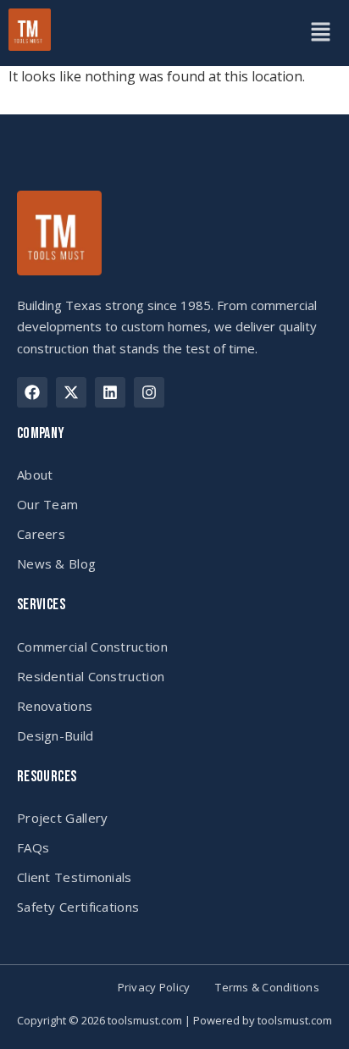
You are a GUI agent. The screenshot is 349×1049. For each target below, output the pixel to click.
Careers (41, 533)
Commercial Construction (92, 646)
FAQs (33, 847)
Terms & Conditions (267, 987)
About (35, 474)
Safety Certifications (78, 906)
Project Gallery (62, 817)
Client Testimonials (74, 877)
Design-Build (55, 735)
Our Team (47, 504)
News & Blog (56, 563)
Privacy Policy (154, 987)
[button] (320, 33)
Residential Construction (90, 676)
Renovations (54, 705)
